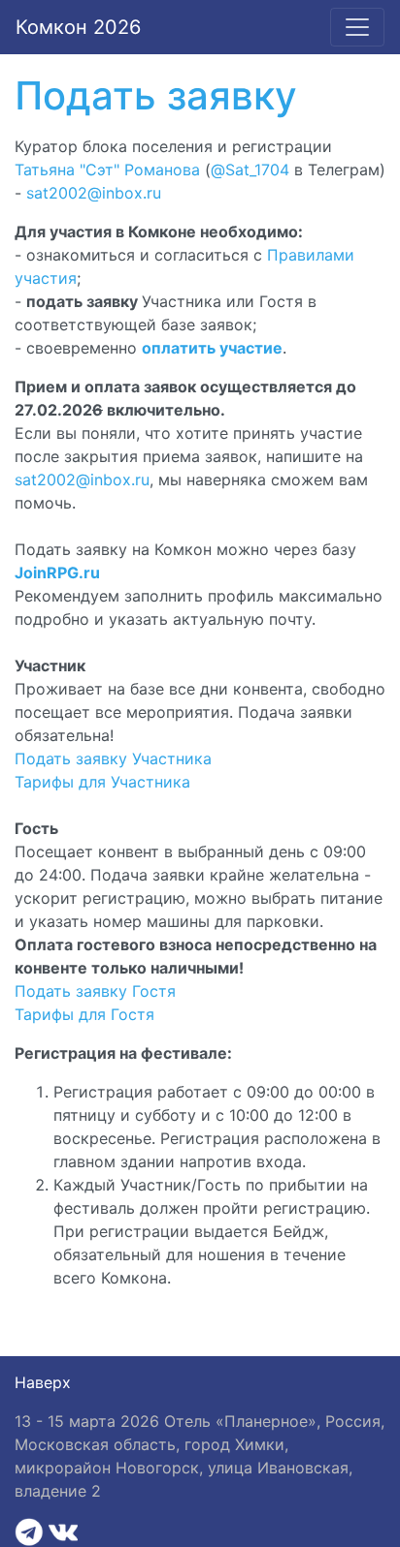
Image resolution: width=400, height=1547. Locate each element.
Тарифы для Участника (102, 781)
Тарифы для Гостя (84, 1014)
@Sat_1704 (250, 169)
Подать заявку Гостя (95, 991)
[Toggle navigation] (357, 27)
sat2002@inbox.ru (93, 192)
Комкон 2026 (78, 27)
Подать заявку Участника (113, 758)
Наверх (43, 1382)
